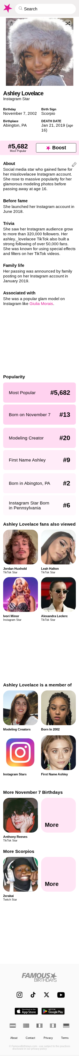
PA (24, 125)
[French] (39, 1026)
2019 (60, 125)
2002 (32, 113)
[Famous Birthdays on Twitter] (45, 995)
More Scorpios (18, 851)
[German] (66, 1026)
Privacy (48, 1038)
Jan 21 (47, 125)
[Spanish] (13, 1026)
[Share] (11, 23)
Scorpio (48, 113)
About (13, 1038)
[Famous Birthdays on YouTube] (59, 995)
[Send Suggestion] (74, 165)
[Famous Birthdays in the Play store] (53, 1011)
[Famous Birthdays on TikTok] (31, 995)
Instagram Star (16, 99)
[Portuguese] (26, 1026)
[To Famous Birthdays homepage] (7, 8)
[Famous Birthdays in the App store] (26, 1011)
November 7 (14, 113)
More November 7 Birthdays (33, 792)
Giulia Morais (41, 303)
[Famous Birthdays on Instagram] (17, 995)
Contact (30, 1038)
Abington (11, 125)
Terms (65, 1038)
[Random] (68, 23)
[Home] (39, 977)
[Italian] (53, 1026)
